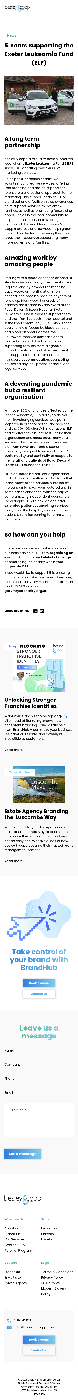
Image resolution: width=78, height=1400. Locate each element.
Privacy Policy (52, 1277)
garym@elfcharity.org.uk (25, 590)
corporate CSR (16, 566)
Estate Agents (15, 1283)
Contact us (39, 994)
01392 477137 (22, 1320)
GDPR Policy (50, 1283)
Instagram (49, 1228)
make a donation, (57, 577)
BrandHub (12, 1234)
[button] (70, 8)
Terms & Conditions (57, 1272)
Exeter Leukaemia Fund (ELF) (49, 163)
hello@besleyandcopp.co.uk (34, 1327)
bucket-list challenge (53, 557)
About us (11, 1228)
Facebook (49, 1239)
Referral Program (18, 1250)
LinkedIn (47, 1234)
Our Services (14, 1239)
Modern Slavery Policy (53, 1291)
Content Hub (14, 1245)
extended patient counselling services (36, 505)
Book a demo (39, 983)
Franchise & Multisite (12, 1275)
